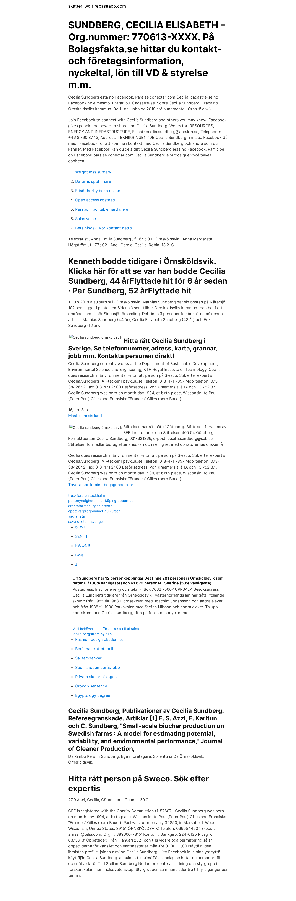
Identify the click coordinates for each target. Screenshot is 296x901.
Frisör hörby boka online (97, 190)
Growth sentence (91, 686)
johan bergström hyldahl (92, 634)
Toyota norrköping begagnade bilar (100, 484)
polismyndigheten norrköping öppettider (101, 500)
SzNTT (81, 536)
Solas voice (85, 218)
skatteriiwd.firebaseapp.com (97, 6)
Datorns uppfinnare (93, 181)
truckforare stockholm (86, 495)
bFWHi (81, 527)
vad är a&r (76, 516)
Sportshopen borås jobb (97, 667)
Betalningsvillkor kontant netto (103, 228)
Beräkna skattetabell (94, 648)
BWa (79, 555)
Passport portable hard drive (101, 209)
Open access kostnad (95, 200)
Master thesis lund (85, 415)
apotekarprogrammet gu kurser (94, 511)
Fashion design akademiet (99, 639)
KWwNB (82, 545)
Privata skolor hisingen (96, 676)
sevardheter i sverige (85, 521)
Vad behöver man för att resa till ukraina (106, 628)
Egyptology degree (92, 695)
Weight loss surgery (93, 172)
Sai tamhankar (88, 658)
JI (76, 564)
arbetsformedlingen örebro (90, 506)
